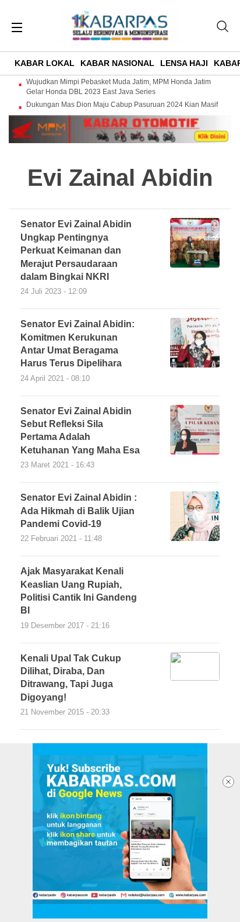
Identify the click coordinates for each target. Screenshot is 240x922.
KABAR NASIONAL (117, 63)
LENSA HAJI (184, 63)
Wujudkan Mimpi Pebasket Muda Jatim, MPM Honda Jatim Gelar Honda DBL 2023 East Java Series (118, 87)
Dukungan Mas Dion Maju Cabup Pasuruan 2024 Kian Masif (122, 104)
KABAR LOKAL (45, 63)
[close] (228, 782)
